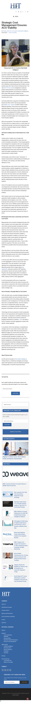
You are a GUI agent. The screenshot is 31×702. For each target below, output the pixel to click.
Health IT (4, 633)
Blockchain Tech (7, 647)
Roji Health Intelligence (21, 359)
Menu (16, 16)
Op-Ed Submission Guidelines (8, 616)
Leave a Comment (13, 32)
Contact (3, 619)
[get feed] (17, 12)
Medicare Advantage (8, 662)
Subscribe (4, 622)
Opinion (3, 630)
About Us (4, 604)
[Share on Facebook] (7, 37)
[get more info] (28, 12)
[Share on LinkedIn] (3, 37)
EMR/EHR (6, 636)
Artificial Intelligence (8, 646)
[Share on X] (5, 37)
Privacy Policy (15, 695)
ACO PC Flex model (9, 88)
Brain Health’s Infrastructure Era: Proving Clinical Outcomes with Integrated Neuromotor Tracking (21, 557)
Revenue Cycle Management (10, 641)
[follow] (19, 12)
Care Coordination (8, 635)
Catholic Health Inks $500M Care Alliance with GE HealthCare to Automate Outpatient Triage (20, 568)
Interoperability (7, 638)
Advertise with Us (5, 610)
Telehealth (6, 651)
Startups (3, 655)
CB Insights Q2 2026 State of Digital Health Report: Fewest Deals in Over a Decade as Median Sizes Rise (21, 524)
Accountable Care (8, 660)
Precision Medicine (8, 649)
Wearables (6, 652)
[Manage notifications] (27, 699)
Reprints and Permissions (7, 613)
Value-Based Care (5, 659)
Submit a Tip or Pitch (15, 431)
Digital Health (5, 644)
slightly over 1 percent (9, 104)
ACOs (21, 319)
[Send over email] (10, 37)
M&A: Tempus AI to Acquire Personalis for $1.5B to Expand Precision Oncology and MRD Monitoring (21, 545)
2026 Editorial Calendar (7, 607)
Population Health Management (11, 639)
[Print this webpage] (12, 37)
